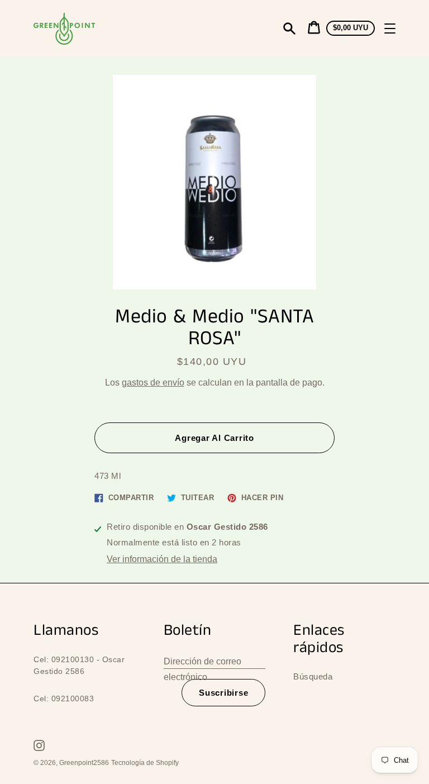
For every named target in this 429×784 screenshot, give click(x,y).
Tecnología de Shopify (145, 763)
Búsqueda (312, 676)
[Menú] (390, 28)
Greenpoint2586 (84, 763)
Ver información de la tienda (162, 559)
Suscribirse (223, 692)
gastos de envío (153, 382)
